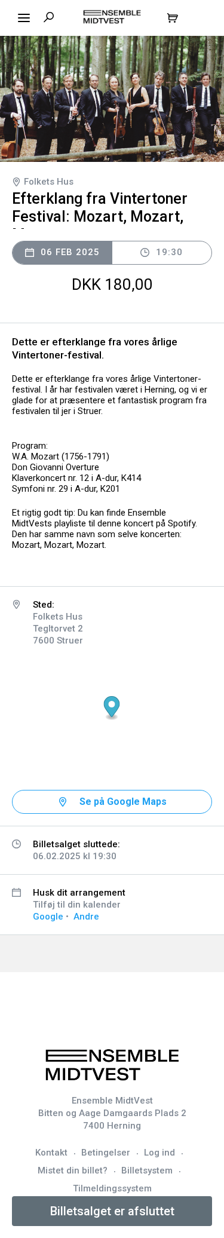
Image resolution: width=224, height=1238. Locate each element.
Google (48, 916)
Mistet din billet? (73, 1170)
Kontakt (51, 1152)
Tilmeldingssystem (112, 1188)
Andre (86, 916)
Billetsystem (147, 1170)
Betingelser (105, 1152)
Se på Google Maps (123, 801)
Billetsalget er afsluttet (112, 1211)
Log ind (159, 1152)
